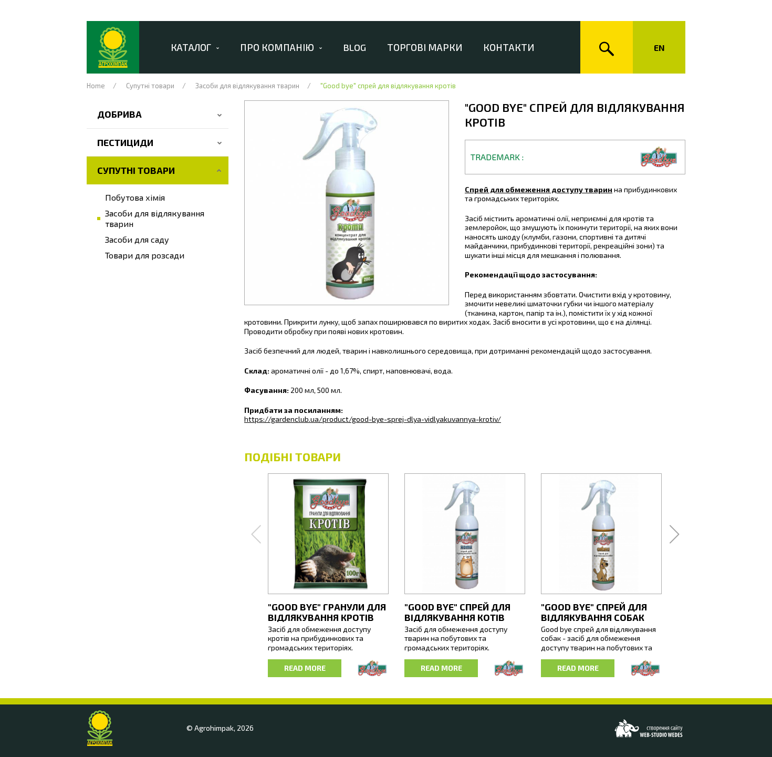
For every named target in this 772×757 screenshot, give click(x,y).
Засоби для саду (137, 239)
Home (96, 85)
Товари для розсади (144, 255)
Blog (354, 47)
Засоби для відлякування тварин (247, 85)
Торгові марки (424, 47)
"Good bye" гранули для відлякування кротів (327, 612)
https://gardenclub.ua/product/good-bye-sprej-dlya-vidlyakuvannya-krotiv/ (372, 418)
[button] (346, 203)
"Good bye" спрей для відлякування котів (457, 612)
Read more (305, 667)
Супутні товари (150, 85)
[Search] (606, 47)
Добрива (119, 114)
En (659, 48)
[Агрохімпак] (113, 47)
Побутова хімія (135, 197)
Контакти (508, 47)
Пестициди (125, 142)
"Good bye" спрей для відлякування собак (594, 612)
